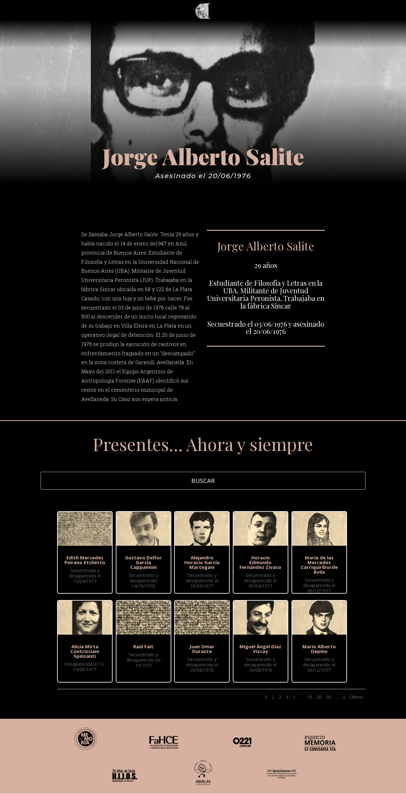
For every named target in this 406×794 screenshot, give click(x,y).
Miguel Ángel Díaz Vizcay (260, 648)
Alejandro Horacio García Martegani (201, 562)
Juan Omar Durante (201, 648)
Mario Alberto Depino (319, 648)
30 (328, 697)
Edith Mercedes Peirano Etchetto (84, 559)
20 (319, 697)
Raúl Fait (143, 646)
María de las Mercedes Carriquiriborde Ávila (319, 564)
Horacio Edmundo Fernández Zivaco (260, 562)
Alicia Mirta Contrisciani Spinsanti (84, 651)
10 (309, 697)
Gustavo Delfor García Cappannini (143, 562)
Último (356, 697)
